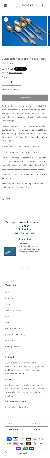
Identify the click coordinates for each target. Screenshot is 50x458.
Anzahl (4, 77)
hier (24, 373)
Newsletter (10, 298)
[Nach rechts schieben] (31, 51)
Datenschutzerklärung (15, 334)
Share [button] (7, 199)
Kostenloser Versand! (15, 72)
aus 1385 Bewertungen (25, 233)
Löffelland (27, 453)
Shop (7, 304)
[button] (5, 5)
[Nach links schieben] (19, 51)
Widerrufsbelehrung (14, 328)
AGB (7, 322)
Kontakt (8, 316)
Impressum (10, 340)
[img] (25, 229)
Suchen (8, 292)
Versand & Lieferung (14, 310)
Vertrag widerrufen (13, 346)
